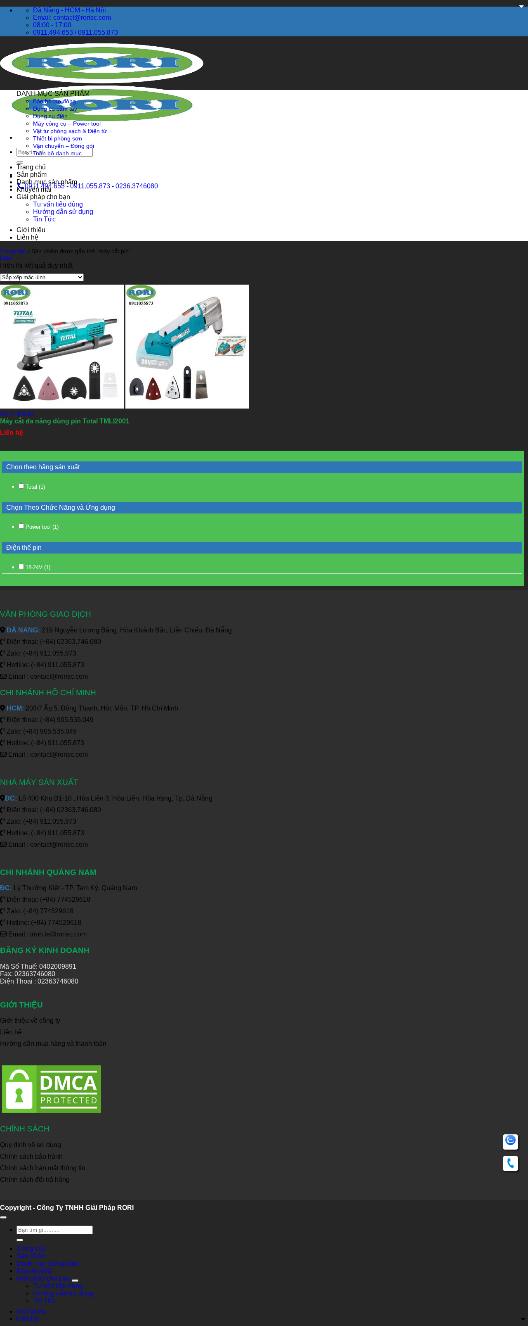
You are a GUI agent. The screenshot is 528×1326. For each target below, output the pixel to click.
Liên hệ (27, 237)
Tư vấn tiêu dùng (58, 204)
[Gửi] (19, 162)
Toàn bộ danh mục (57, 153)
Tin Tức (44, 219)
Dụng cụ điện (50, 116)
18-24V (38, 567)
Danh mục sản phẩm (46, 181)
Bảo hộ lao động (54, 101)
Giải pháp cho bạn (43, 196)
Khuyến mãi (34, 189)
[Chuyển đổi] (75, 1280)
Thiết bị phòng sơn (57, 138)
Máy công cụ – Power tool (67, 123)
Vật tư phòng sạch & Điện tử (70, 131)
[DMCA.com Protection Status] (51, 1112)
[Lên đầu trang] (3, 1217)
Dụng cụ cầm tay (55, 108)
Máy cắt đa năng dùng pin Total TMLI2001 (65, 421)
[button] (6, 257)
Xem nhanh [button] (17, 413)
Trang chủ (31, 167)
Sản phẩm (31, 174)
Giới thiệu (30, 229)
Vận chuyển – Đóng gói (63, 146)
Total (35, 487)
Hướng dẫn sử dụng (63, 211)
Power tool (42, 527)
